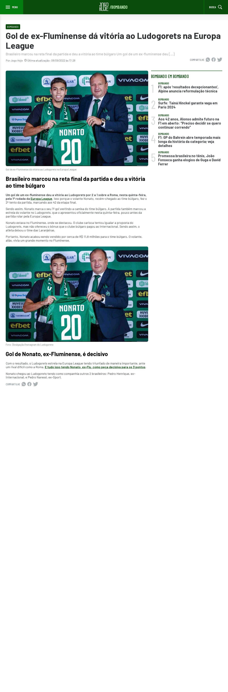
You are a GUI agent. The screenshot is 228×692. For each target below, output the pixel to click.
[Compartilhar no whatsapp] (208, 59)
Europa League (41, 199)
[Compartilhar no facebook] (213, 59)
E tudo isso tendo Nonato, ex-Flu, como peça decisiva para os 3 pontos (95, 367)
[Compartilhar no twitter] (219, 59)
